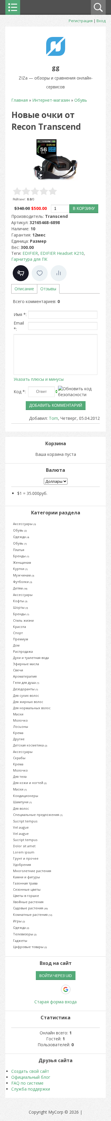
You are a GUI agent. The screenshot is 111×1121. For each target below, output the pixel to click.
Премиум (20, 639)
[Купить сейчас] (21, 273)
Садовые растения (30, 908)
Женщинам (22, 562)
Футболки (22, 581)
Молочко (20, 720)
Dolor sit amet (24, 846)
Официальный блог (30, 1077)
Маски (18, 714)
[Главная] (55, 54)
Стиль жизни (23, 620)
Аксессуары (24, 523)
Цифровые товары (30, 947)
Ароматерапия (25, 676)
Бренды (21, 556)
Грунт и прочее (25, 858)
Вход (101, 20)
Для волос (21, 808)
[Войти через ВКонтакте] (35, 989)
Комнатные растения (32, 914)
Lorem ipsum (23, 852)
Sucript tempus (25, 821)
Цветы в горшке (26, 895)
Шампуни (22, 802)
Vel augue (21, 827)
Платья (18, 549)
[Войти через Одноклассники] (76, 989)
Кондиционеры (25, 795)
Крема (18, 732)
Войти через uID (55, 975)
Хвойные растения (28, 902)
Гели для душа (26, 682)
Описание (24, 288)
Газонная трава (25, 883)
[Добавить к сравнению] (59, 273)
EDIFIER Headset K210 (62, 253)
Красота (19, 626)
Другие (19, 739)
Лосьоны (20, 726)
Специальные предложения (37, 814)
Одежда (21, 536)
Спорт (18, 633)
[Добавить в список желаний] (40, 273)
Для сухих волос (26, 695)
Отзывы (48, 288)
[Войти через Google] (65, 989)
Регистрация (81, 20)
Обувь (20, 530)
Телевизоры (24, 934)
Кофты (20, 601)
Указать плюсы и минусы (39, 379)
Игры (19, 921)
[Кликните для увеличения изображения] (55, 160)
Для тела (20, 776)
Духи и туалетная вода (31, 657)
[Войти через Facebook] (45, 989)
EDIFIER (30, 253)
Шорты (20, 607)
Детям (20, 588)
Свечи (18, 670)
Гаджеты (20, 940)
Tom (53, 418)
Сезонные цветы (27, 889)
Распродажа (23, 651)
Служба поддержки (30, 1089)
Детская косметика (30, 745)
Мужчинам (23, 575)
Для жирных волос (28, 701)
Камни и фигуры (26, 877)
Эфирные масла (26, 664)
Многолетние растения (32, 871)
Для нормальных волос (32, 708)
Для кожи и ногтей (29, 782)
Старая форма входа (55, 1002)
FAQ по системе (27, 1083)
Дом (16, 645)
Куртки (20, 568)
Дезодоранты (25, 689)
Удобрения (22, 864)
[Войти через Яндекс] (55, 989)
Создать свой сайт (30, 1071)
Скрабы (19, 758)
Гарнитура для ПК (29, 259)
